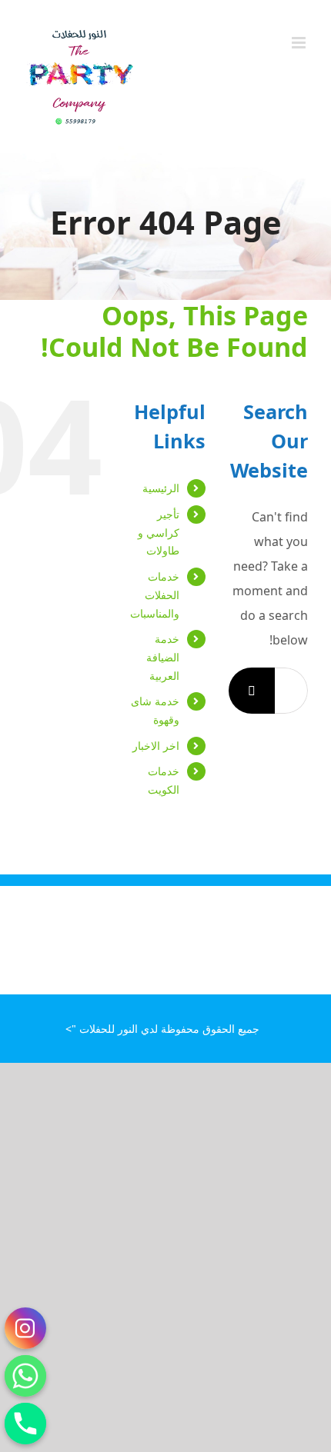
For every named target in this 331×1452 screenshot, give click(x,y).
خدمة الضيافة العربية (162, 657)
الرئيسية (160, 488)
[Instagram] (25, 1328)
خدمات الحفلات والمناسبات (154, 595)
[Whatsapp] (25, 1376)
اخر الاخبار (155, 745)
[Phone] (25, 1423)
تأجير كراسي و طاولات (158, 532)
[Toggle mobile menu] (300, 43)
